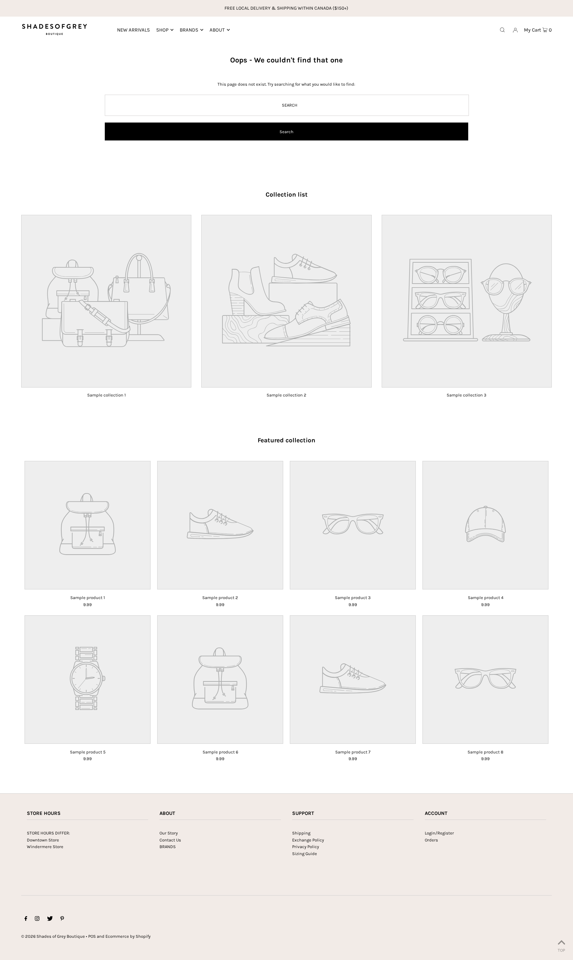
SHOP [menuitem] (162, 30)
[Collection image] (106, 383)
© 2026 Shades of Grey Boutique (53, 936)
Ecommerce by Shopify (128, 936)
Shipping (301, 832)
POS (92, 936)
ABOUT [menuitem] (217, 30)
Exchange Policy (308, 839)
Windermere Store (45, 846)
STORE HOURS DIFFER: (48, 832)
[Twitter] (50, 919)
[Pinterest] (62, 919)
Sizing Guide (304, 853)
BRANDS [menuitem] (189, 30)
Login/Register (439, 832)
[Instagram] (37, 919)
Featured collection (286, 440)
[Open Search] (502, 29)
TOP (561, 950)
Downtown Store (43, 839)
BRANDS (167, 846)
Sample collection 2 (286, 395)
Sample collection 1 (106, 395)
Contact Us (170, 839)
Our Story (168, 832)
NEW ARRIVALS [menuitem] (133, 30)
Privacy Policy (305, 846)
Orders (431, 839)
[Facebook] (26, 919)
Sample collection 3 (466, 395)
